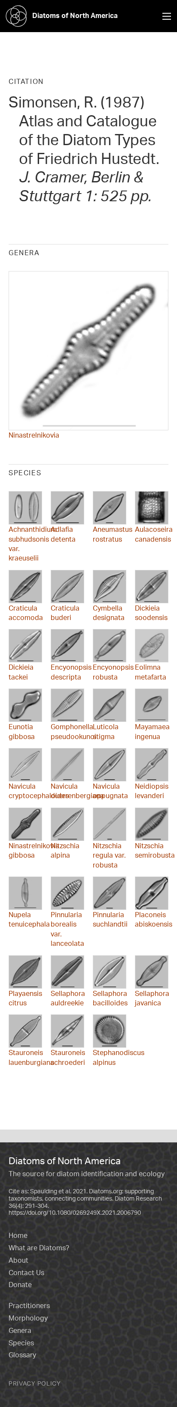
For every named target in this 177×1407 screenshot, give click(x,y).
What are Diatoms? (39, 1247)
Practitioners (29, 1305)
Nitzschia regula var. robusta (109, 855)
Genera (20, 1330)
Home (18, 1235)
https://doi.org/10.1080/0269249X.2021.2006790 (75, 1212)
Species (21, 1342)
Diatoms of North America (75, 15)
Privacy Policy (35, 1383)
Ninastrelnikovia (34, 435)
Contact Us (26, 1272)
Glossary (22, 1354)
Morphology (28, 1318)
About (18, 1260)
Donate (20, 1284)
